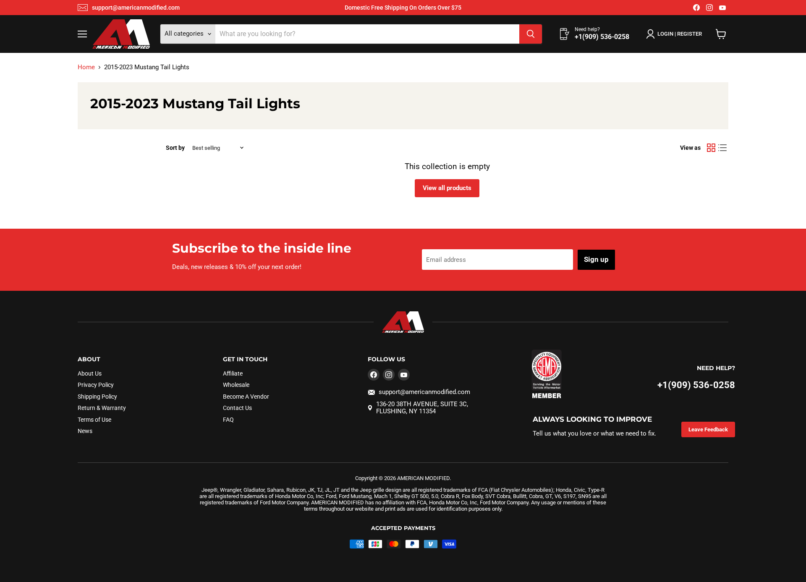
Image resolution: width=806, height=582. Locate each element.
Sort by (175, 147)
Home (86, 67)
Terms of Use (94, 419)
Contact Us (237, 408)
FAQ (228, 419)
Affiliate (233, 373)
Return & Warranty (102, 408)
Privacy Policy (96, 384)
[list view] (723, 148)
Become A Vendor (246, 396)
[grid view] (711, 148)
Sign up (596, 259)
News (85, 431)
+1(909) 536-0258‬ (696, 385)
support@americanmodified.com (136, 7)
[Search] (530, 34)
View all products (447, 188)
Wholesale (236, 384)
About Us (90, 373)
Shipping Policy (97, 396)
